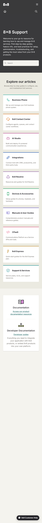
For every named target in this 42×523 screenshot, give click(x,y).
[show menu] (37, 4)
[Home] (6, 4)
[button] (37, 517)
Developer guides (21, 334)
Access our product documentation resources (21, 312)
